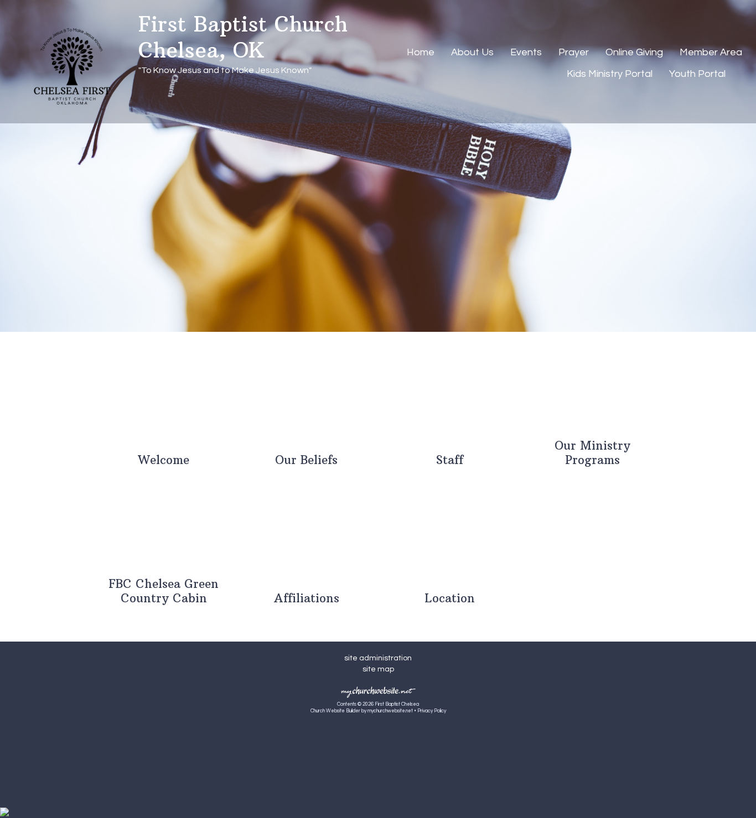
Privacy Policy (431, 710)
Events (526, 52)
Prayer (573, 52)
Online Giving (634, 52)
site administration (378, 658)
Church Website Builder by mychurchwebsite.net (361, 710)
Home (420, 52)
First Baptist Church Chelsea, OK (243, 37)
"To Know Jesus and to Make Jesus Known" (225, 70)
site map (378, 669)
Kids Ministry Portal (610, 74)
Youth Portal (697, 74)
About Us (472, 52)
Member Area (711, 52)
